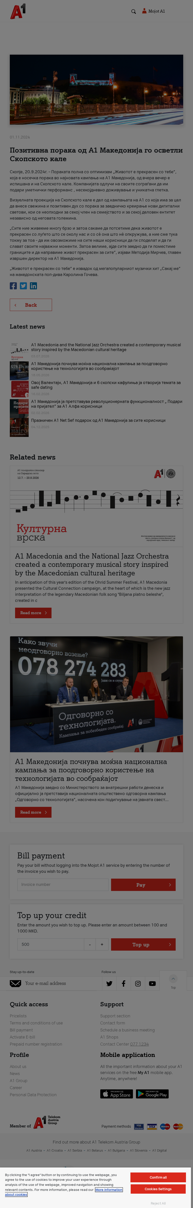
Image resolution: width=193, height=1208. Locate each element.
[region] (95, 1187)
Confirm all (158, 1177)
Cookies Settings (158, 1189)
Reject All (158, 1203)
